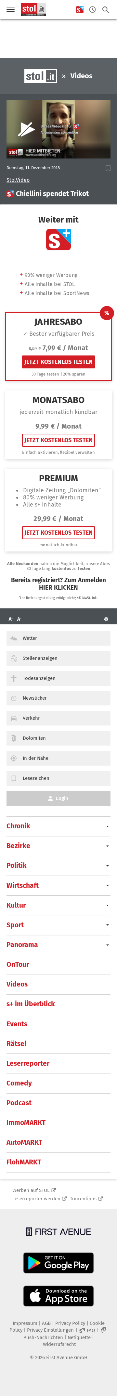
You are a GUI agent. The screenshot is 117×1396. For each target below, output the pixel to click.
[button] (108, 168)
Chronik (18, 826)
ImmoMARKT (26, 1122)
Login (62, 798)
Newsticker (35, 698)
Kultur (16, 905)
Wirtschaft (22, 885)
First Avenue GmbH (66, 1357)
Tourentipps (83, 1199)
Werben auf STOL (30, 1190)
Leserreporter (27, 1063)
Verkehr (31, 718)
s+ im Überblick (30, 1004)
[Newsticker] (92, 10)
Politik (16, 865)
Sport (15, 925)
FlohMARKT (23, 1162)
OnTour (17, 964)
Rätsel (16, 1044)
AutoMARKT (24, 1142)
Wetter (30, 638)
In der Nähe (35, 758)
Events (16, 1024)
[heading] (58, 194)
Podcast (19, 1103)
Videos (17, 984)
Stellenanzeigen (40, 658)
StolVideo (18, 180)
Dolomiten (34, 738)
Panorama (22, 945)
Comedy (19, 1083)
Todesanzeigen (39, 678)
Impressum (25, 1323)
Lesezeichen (36, 778)
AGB (46, 1323)
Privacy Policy (70, 1323)
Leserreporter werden (36, 1199)
